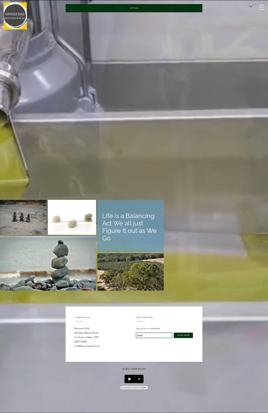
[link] (251, 5)
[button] (261, 7)
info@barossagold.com (87, 346)
